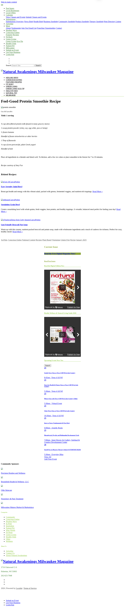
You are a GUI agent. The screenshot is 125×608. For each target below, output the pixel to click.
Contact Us (10, 553)
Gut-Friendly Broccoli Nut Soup (14, 225)
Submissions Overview (15, 22)
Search (8, 65)
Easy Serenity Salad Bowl (11, 187)
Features (9, 35)
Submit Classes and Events (36, 17)
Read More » (98, 191)
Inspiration (10, 526)
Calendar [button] (9, 15)
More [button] (8, 26)
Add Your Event (50, 459)
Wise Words (10, 530)
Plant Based (47, 240)
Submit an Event (12, 50)
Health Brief (38, 22)
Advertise (9, 24)
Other (8, 539)
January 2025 (81, 240)
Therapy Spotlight (96, 22)
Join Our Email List (28, 28)
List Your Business (13, 52)
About (8, 28)
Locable (19, 588)
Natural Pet (10, 46)
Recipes (16, 35)
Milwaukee (10, 48)
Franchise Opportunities (46, 28)
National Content (28, 240)
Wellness (9, 541)
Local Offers (11, 13)
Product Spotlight (82, 22)
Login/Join (10, 54)
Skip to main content (9, 2)
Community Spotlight (66, 22)
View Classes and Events (15, 17)
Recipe (73, 240)
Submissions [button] (11, 19)
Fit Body (9, 37)
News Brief (28, 22)
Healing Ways (11, 30)
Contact (59, 28)
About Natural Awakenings (16, 555)
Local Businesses (12, 11)
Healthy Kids (11, 43)
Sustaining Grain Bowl (10, 205)
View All (47, 457)
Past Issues (10, 8)
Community (10, 517)
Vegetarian (56, 240)
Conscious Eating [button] (12, 32)
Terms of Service (30, 588)
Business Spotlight (51, 22)
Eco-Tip (20, 41)
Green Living (11, 41)
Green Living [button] (11, 39)
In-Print (4, 240)
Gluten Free (65, 240)
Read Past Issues (49, 261)
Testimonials (16, 28)
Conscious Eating (15, 240)
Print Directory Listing (112, 22)
